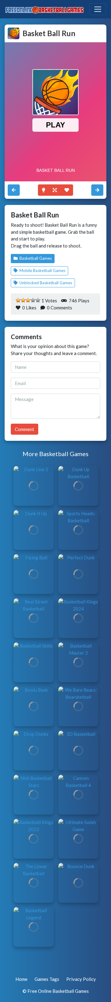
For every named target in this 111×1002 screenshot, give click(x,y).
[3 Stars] (28, 300)
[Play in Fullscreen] (55, 190)
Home (21, 979)
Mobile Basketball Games (41, 270)
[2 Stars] (23, 300)
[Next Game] (14, 190)
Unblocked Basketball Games (45, 282)
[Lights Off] (43, 190)
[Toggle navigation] (97, 9)
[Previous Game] (97, 190)
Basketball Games (35, 258)
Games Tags (47, 979)
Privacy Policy (81, 979)
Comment (24, 429)
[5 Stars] (37, 300)
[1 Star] (18, 300)
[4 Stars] (33, 300)
